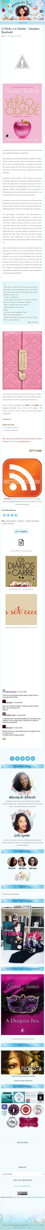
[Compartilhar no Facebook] (4, 515)
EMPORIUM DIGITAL (25, 1227)
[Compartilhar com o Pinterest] (12, 515)
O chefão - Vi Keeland (22, 906)
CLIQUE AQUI (12, 441)
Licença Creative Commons (35, 1197)
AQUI (33, 186)
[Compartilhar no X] (8, 515)
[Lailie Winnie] (22, 837)
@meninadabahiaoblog (22, 1186)
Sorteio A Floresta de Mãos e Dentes (23, 1076)
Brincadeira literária (15, 521)
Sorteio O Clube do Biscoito (23, 1080)
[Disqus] (22, 660)
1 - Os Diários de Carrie (10, 427)
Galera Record (22, 408)
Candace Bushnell (32, 521)
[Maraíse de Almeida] (22, 798)
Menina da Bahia (35, 1225)
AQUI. (26, 153)
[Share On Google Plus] (16, 515)
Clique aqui (14, 501)
